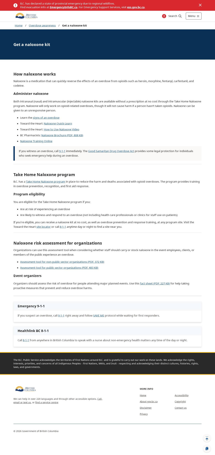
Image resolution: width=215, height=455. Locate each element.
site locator (43, 227)
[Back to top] (207, 438)
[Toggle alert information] (164, 16)
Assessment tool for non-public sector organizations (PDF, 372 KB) (62, 262)
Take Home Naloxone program (45, 181)
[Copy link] (207, 449)
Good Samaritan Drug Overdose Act (111, 151)
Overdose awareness (42, 25)
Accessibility (181, 395)
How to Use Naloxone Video (61, 129)
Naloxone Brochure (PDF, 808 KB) (62, 135)
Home (19, 25)
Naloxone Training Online (36, 141)
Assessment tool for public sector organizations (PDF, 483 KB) (59, 268)
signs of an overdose (46, 117)
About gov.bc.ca (149, 401)
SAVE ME (98, 315)
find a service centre (46, 402)
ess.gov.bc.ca (136, 7)
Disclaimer (146, 407)
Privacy (144, 414)
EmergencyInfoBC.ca (63, 7)
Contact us (181, 407)
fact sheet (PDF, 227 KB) (155, 283)
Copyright (180, 401)
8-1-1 (63, 227)
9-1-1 (62, 151)
